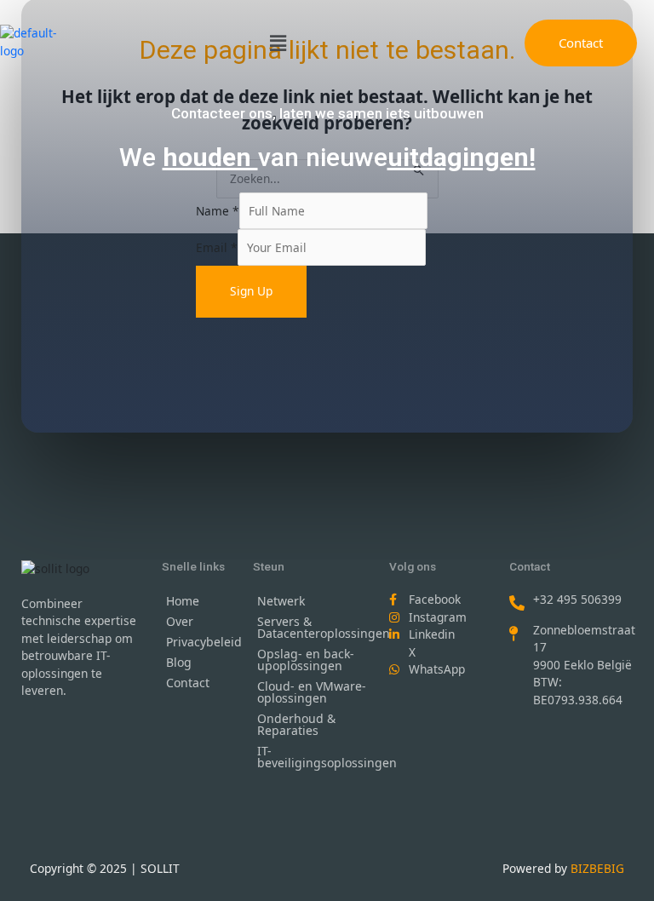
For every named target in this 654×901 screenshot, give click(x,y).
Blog (179, 662)
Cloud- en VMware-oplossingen (311, 692)
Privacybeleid (201, 642)
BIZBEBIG (597, 868)
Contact (187, 682)
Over (179, 621)
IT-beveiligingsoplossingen (315, 757)
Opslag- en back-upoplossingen (305, 660)
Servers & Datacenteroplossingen (315, 627)
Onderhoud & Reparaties (296, 724)
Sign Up (251, 291)
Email (217, 247)
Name (217, 211)
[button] (277, 42)
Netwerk (281, 601)
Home (182, 601)
